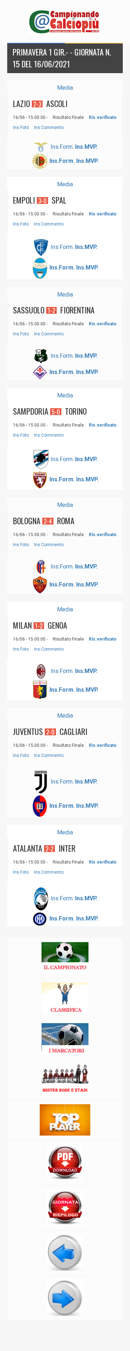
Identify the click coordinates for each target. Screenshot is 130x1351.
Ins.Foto (21, 127)
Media (65, 87)
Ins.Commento (49, 127)
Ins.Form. (62, 146)
